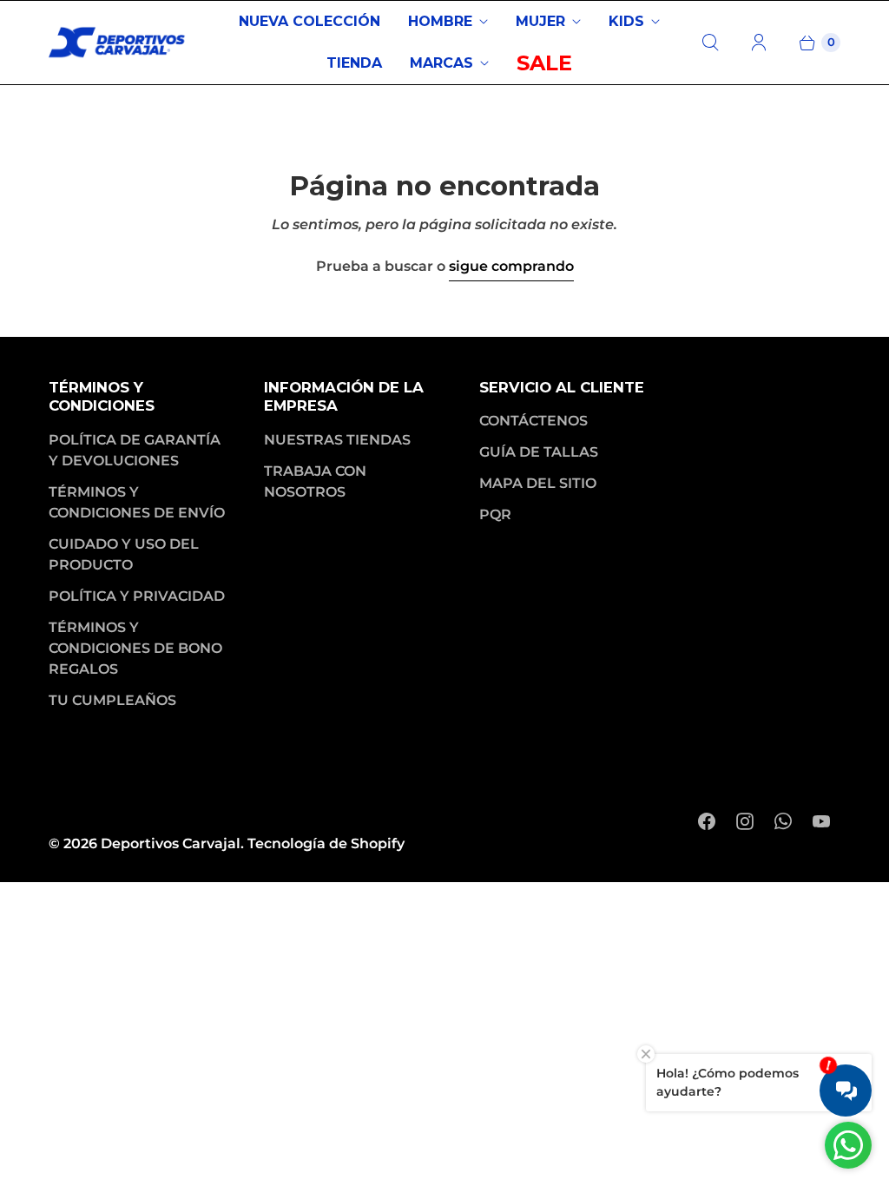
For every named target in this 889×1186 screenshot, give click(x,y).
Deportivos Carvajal (170, 843)
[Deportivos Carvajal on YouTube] (821, 821)
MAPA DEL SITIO (537, 483)
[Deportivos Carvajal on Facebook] (707, 821)
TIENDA (354, 63)
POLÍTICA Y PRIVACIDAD (137, 596)
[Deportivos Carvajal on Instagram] (745, 821)
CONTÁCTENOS (533, 420)
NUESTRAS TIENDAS (337, 440)
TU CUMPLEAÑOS (112, 700)
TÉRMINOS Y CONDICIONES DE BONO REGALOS (135, 648)
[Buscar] (710, 42)
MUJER (540, 21)
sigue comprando (511, 266)
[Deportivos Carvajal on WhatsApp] (783, 821)
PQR (495, 514)
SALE (544, 63)
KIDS (626, 21)
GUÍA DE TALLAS (538, 452)
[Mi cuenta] (758, 42)
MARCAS (441, 63)
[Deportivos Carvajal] (118, 42)
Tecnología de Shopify (326, 843)
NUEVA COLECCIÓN (309, 21)
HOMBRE (440, 21)
